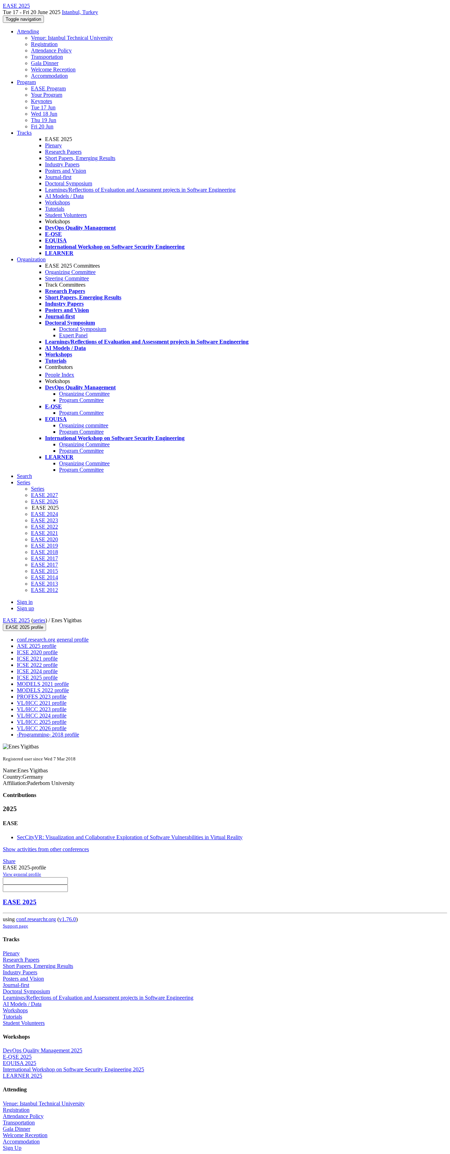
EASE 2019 (44, 546)
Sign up (25, 608)
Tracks (24, 133)
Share (9, 861)
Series (37, 489)
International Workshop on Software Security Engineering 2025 (73, 1069)
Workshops (57, 202)
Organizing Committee (70, 272)
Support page (15, 926)
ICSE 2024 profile (37, 671)
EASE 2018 (44, 552)
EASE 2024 (44, 514)
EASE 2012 (44, 590)
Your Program (46, 95)
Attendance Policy (51, 50)
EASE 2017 (44, 558)
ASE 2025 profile (36, 646)
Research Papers (63, 152)
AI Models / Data (64, 196)
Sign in (25, 602)
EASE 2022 (44, 527)
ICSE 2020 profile (37, 652)
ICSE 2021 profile (37, 659)
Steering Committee (67, 278)
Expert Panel (73, 335)
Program (26, 82)
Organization (31, 259)
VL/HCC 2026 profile (41, 728)
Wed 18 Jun (44, 114)
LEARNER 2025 (22, 1076)
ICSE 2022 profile (37, 665)
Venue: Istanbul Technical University (72, 38)
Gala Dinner (44, 63)
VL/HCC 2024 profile (41, 716)
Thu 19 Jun (43, 120)
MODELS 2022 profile (43, 690)
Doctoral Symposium (68, 183)
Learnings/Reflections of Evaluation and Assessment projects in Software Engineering (140, 190)
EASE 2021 (44, 533)
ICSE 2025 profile (37, 678)
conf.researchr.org (36, 919)
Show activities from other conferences (46, 849)
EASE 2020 (44, 539)
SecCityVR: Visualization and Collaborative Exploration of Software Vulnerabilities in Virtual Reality (130, 837)
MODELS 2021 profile (43, 684)
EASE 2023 (44, 520)
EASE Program (48, 88)
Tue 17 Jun (43, 107)
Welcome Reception (53, 69)
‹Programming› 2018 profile (48, 735)
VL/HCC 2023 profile (41, 709)
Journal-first (58, 177)
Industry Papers (62, 164)
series (39, 620)
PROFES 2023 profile (41, 697)
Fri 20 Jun (42, 126)
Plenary (53, 145)
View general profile (22, 874)
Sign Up (12, 1148)
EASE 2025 (16, 620)
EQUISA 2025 (19, 1063)
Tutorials (54, 209)
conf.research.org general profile (53, 640)
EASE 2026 (44, 501)
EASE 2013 (44, 584)
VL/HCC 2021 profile (41, 703)
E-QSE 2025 (17, 1057)
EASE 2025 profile (24, 627)
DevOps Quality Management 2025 (42, 1050)
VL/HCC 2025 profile (41, 722)
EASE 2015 (44, 571)
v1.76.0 (67, 919)
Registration (44, 44)
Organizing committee (83, 425)
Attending (28, 31)
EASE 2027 (44, 495)
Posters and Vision (65, 171)
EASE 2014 (44, 577)
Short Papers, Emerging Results (80, 158)
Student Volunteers (66, 215)
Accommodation (49, 76)
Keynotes (41, 101)
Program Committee (81, 400)
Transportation (47, 57)
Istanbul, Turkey (80, 12)
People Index (59, 375)
